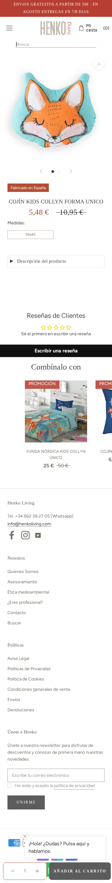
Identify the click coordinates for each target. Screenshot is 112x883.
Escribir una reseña (56, 351)
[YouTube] (38, 534)
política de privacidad (74, 785)
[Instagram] (25, 534)
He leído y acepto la (55, 785)
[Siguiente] (71, 171)
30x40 (30, 234)
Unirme (26, 802)
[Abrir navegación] (9, 28)
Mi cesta (96, 28)
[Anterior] (41, 171)
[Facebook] (11, 534)
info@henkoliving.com (29, 524)
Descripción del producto (41, 261)
